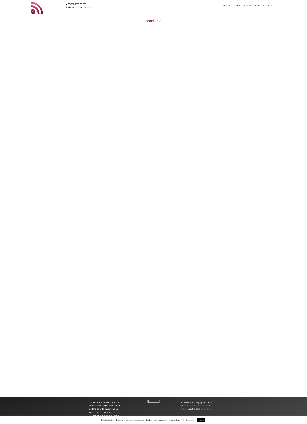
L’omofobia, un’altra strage (31, 375)
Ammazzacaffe (25, 379)
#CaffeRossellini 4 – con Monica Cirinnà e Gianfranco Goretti (48, 196)
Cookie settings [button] (188, 420)
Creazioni (247, 6)
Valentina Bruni (25, 200)
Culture (237, 6)
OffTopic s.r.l (206, 408)
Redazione (267, 6)
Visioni (257, 6)
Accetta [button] (201, 420)
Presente (227, 6)
